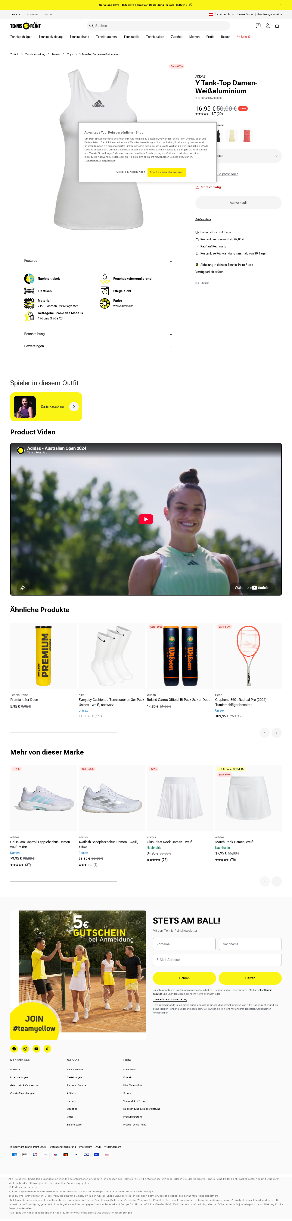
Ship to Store (74, 1124)
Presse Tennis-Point (134, 1124)
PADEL (48, 14)
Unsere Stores (245, 14)
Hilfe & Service (75, 1069)
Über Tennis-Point (133, 1085)
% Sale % (244, 36)
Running (32, 14)
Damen (56, 54)
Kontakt (127, 1077)
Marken (194, 36)
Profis (210, 36)
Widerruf (15, 1069)
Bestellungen (74, 1077)
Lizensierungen (19, 1077)
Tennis (15, 14)
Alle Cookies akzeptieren (166, 172)
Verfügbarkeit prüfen (209, 272)
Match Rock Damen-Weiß (234, 842)
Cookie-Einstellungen (22, 1093)
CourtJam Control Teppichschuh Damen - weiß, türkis (41, 844)
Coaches (72, 1108)
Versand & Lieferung (134, 1101)
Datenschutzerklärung (63, 1146)
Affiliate (71, 1093)
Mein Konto (129, 1069)
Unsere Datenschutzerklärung (170, 999)
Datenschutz (93, 160)
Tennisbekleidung (50, 36)
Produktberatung (133, 1116)
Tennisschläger (21, 36)
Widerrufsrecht (112, 1146)
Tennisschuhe (79, 36)
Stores (127, 1093)
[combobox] (158, 26)
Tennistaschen (106, 36)
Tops (70, 54)
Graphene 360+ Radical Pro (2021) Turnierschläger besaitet (241, 702)
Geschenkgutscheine (269, 14)
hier (127, 156)
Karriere (71, 1101)
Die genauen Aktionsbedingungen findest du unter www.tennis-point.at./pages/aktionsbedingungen (71, 1212)
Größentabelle (203, 219)
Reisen (225, 36)
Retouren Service (76, 1085)
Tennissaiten (155, 36)
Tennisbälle (131, 36)
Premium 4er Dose (24, 700)
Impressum (85, 1146)
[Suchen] (91, 26)
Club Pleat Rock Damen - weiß (169, 842)
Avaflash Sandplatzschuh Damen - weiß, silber (108, 844)
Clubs (70, 1116)
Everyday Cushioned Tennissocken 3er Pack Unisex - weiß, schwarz (111, 702)
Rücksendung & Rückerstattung (141, 1108)
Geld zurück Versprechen (24, 1085)
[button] (265, 733)
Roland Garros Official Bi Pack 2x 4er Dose (178, 700)
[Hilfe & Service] (258, 25)
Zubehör (177, 36)
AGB (98, 1146)
